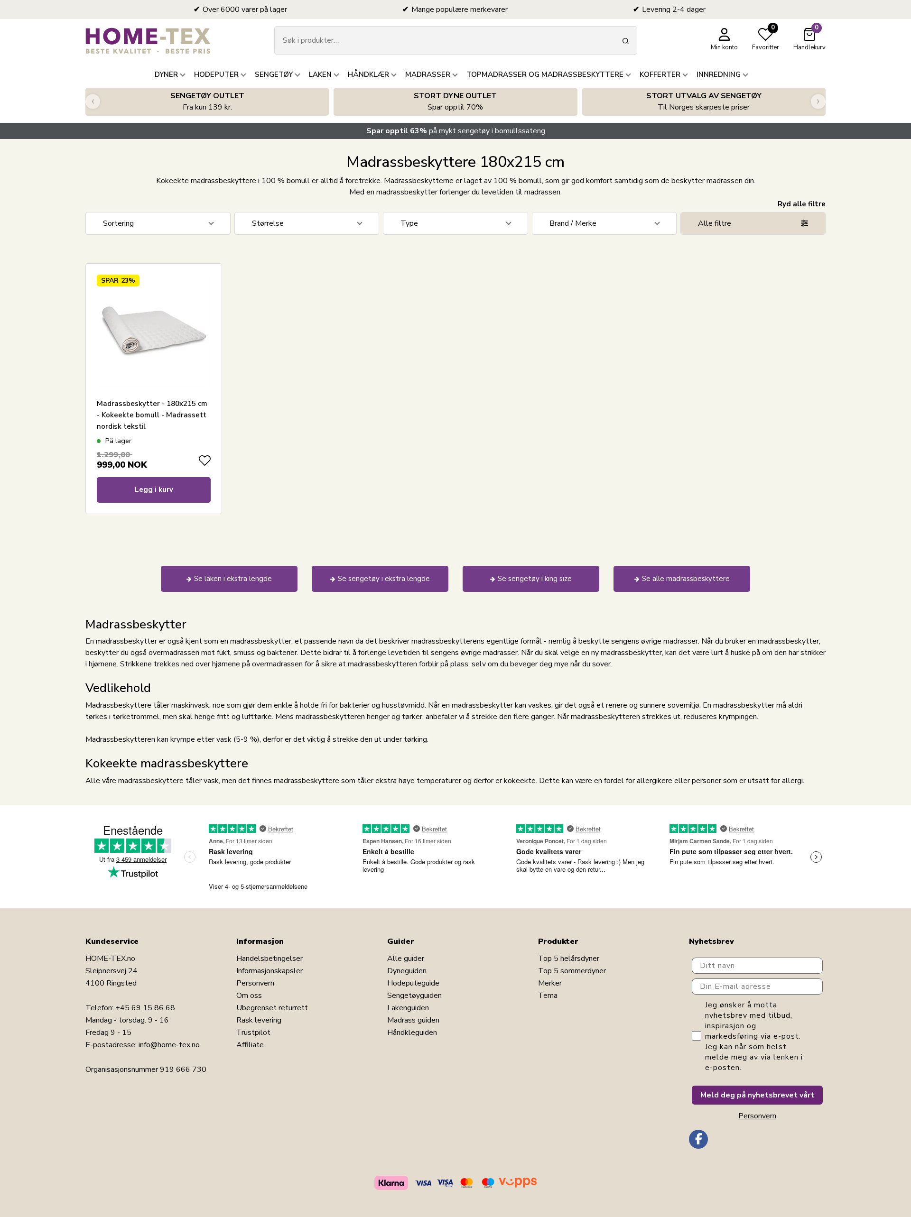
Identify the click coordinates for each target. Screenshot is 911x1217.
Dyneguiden (407, 971)
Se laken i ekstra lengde (233, 578)
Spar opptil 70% (455, 101)
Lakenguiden (408, 1008)
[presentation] (92, 102)
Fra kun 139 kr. (207, 101)
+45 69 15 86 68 (145, 1008)
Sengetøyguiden (414, 995)
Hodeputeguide (413, 983)
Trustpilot (253, 1032)
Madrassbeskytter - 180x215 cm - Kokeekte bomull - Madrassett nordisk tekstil (152, 415)
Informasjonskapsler (269, 971)
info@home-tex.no (169, 1045)
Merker (550, 983)
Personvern (255, 983)
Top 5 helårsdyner (568, 958)
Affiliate (250, 1045)
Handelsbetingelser (269, 958)
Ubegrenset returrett (272, 1008)
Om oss (249, 995)
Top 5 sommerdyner (572, 971)
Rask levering (258, 1020)
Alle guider (405, 958)
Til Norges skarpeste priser (704, 101)
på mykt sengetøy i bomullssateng (455, 131)
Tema (548, 995)
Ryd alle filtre (802, 204)
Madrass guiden (413, 1020)
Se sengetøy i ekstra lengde (384, 578)
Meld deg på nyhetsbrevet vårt (757, 1095)
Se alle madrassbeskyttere (686, 578)
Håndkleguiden (412, 1032)
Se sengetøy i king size (535, 578)
